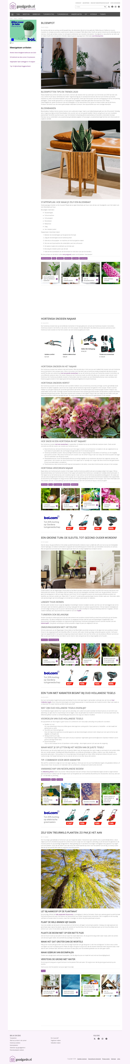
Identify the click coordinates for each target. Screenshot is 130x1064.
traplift (79, 610)
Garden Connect (82, 1059)
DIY (86, 14)
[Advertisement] (80, 299)
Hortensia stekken (15, 1043)
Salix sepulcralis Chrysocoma (64, 914)
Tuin (18, 14)
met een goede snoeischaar (69, 373)
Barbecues (36, 14)
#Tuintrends (83, 258)
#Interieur (60, 258)
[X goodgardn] (109, 6)
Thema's (103, 14)
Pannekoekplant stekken (17, 1050)
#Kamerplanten (46, 258)
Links (118, 1059)
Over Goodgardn (115, 3)
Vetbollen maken (55, 1043)
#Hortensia (66, 484)
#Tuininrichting (46, 779)
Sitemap (113, 1059)
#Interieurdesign (53, 640)
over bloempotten (97, 36)
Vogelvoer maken (56, 1040)
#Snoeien (44, 484)
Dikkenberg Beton (48, 772)
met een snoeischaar (61, 444)
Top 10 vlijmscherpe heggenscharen (20, 66)
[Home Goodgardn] (12, 14)
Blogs (15, 18)
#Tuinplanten (58, 484)
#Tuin (54, 258)
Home (11, 18)
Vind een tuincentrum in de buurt (100, 3)
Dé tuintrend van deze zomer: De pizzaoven (22, 57)
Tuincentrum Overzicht (94, 1059)
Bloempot (20, 18)
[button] (53, 347)
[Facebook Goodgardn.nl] (112, 6)
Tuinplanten (13, 1038)
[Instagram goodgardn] (115, 6)
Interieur (93, 14)
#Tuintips (75, 258)
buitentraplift (45, 623)
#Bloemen (68, 258)
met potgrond (67, 254)
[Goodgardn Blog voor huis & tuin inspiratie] (32, 5)
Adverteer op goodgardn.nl (17, 1047)
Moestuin (26, 14)
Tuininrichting (48, 14)
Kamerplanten (76, 14)
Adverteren (86, 3)
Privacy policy (106, 1059)
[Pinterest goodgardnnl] (119, 6)
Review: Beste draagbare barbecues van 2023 (23, 52)
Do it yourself (54, 1038)
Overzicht (78, 3)
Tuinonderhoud (62, 14)
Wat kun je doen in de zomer (18, 1040)
